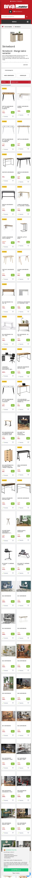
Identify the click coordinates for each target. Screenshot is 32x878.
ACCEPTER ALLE (16, 870)
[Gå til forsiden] (2, 27)
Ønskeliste (20, 1)
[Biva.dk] (16, 6)
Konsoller (23, 75)
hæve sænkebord (9, 75)
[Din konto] (10, 11)
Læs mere (6, 867)
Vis (13, 112)
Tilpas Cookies (16, 873)
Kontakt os (14, 1)
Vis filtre (4, 82)
